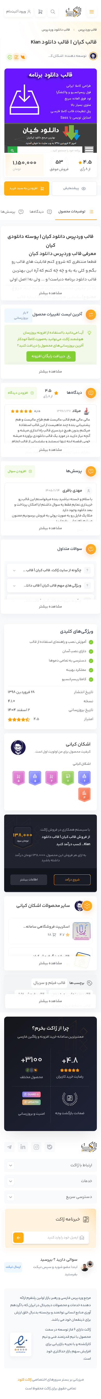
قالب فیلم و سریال (49, 983)
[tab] (76, 208)
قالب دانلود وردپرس (56, 29)
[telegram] (50, 1147)
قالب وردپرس (87, 29)
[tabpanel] (50, 420)
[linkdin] (23, 1147)
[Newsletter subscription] (18, 1237)
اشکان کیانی (78, 744)
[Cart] (40, 11)
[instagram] (36, 1147)
